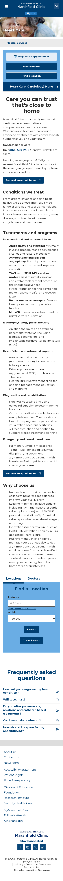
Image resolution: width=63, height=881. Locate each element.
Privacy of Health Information (33, 864)
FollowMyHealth (15, 815)
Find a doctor (31, 66)
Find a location (31, 75)
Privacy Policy (31, 861)
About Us (10, 752)
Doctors (34, 578)
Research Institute (16, 798)
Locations (13, 578)
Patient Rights (14, 775)
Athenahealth (13, 821)
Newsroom (11, 762)
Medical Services (17, 42)
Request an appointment (33, 56)
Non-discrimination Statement (32, 870)
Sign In (31, 13)
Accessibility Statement (20, 769)
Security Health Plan (18, 803)
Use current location (22, 608)
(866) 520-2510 (19, 149)
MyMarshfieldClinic (17, 810)
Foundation (12, 792)
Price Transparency (17, 780)
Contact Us (11, 757)
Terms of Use (31, 867)
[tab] (13, 579)
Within (12, 612)
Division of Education (18, 787)
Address (13, 597)
